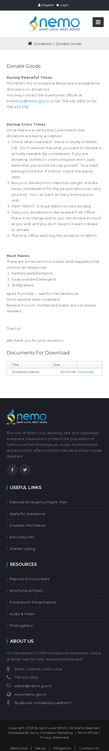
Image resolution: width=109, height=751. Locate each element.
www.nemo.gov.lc (31, 694)
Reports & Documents (29, 579)
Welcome (19, 748)
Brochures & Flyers (26, 590)
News (40, 748)
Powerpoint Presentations (33, 602)
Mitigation (62, 748)
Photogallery (21, 625)
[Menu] (98, 22)
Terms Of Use (88, 733)
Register (48, 5)
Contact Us (89, 748)
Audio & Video (22, 614)
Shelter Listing (22, 548)
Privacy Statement (54, 737)
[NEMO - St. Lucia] (54, 18)
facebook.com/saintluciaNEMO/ (43, 703)
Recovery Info (22, 537)
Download (86, 372)
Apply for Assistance (27, 514)
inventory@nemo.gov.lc (28, 101)
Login (64, 5)
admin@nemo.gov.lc (33, 686)
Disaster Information (28, 525)
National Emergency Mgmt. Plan (38, 502)
